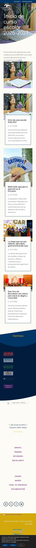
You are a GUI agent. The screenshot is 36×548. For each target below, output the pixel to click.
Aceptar (5, 545)
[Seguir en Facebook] (16, 504)
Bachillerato (18, 460)
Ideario (18, 476)
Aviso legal (29, 524)
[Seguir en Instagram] (6, 504)
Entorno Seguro (27, 1)
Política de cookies (26, 521)
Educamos (17, 1)
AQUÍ (20, 60)
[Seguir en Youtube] (21, 504)
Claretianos (20, 37)
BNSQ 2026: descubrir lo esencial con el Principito (18, 189)
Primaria (18, 452)
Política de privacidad (11, 521)
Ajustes (21, 545)
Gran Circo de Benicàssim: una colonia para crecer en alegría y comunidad (18, 294)
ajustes (14, 542)
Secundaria (18, 456)
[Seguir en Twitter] (11, 504)
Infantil (18, 448)
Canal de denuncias (18, 485)
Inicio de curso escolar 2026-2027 (17, 121)
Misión (18, 480)
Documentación (18, 489)
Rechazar (13, 545)
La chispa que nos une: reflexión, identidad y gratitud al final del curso (18, 243)
